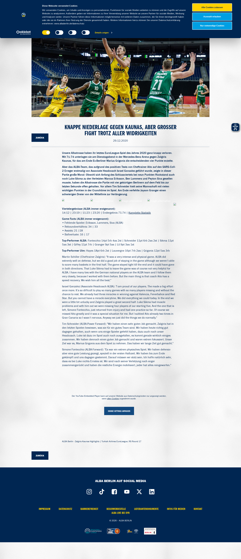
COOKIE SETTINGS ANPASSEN (119, 411)
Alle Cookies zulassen (212, 7)
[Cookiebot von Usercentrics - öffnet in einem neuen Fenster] (23, 33)
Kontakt (198, 509)
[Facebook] (114, 491)
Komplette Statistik (139, 212)
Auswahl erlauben (212, 16)
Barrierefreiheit (89, 509)
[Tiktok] (101, 491)
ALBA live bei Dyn (121, 512)
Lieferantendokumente (146, 509)
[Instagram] (89, 491)
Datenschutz (65, 509)
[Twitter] (139, 491)
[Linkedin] (152, 491)
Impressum (44, 509)
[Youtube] (127, 491)
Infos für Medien (176, 509)
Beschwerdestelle (116, 509)
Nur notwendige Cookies (212, 25)
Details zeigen (102, 32)
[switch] (59, 32)
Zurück (40, 137)
